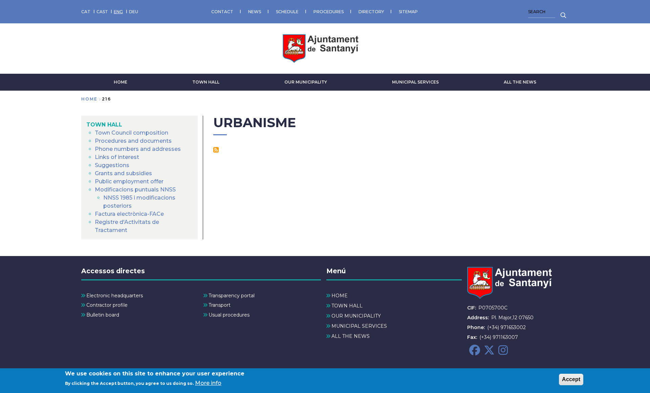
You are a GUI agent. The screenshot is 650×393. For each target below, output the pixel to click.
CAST (102, 11)
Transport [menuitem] (220, 305)
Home (89, 98)
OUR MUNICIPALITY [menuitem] (356, 316)
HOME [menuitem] (339, 295)
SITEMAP (408, 11)
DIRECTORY (371, 11)
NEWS (254, 11)
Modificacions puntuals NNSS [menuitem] (135, 189)
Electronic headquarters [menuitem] (114, 295)
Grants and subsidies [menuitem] (123, 173)
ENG (118, 11)
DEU (133, 11)
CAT (85, 11)
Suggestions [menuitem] (112, 165)
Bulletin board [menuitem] (102, 315)
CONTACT (222, 11)
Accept (571, 379)
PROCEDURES (328, 11)
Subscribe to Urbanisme (216, 150)
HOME (120, 82)
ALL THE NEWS (520, 82)
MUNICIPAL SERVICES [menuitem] (359, 326)
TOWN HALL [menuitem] (104, 124)
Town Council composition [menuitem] (131, 133)
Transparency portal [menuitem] (232, 295)
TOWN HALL (205, 82)
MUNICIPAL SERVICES (415, 82)
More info (208, 383)
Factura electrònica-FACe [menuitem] (129, 214)
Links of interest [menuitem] (117, 157)
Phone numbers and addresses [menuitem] (138, 149)
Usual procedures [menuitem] (229, 315)
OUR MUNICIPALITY (305, 82)
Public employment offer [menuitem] (129, 181)
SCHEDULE (287, 11)
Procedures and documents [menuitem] (133, 141)
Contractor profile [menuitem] (107, 305)
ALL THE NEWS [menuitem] (350, 336)
